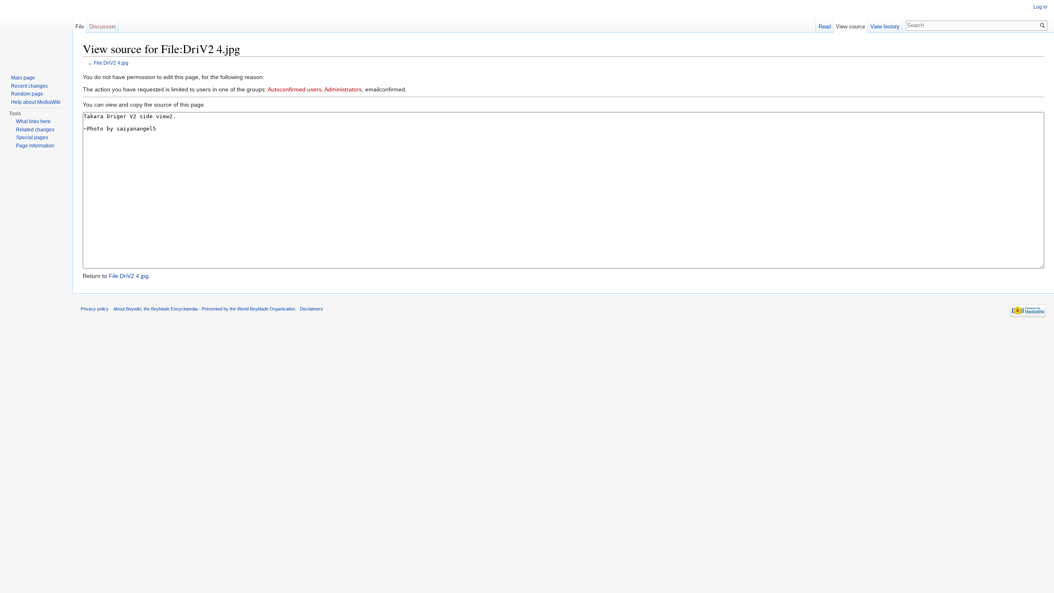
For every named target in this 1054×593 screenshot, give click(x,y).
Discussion (102, 26)
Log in (1040, 7)
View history (885, 26)
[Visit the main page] (36, 33)
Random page (27, 94)
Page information (35, 146)
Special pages (32, 137)
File (79, 26)
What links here (33, 121)
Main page (23, 78)
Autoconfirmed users (295, 89)
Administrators (343, 89)
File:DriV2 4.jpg (111, 62)
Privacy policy (95, 308)
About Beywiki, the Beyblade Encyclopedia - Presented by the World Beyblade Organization (204, 308)
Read (824, 26)
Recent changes (29, 86)
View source (850, 26)
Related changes (35, 130)
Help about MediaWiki (36, 102)
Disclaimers (311, 308)
